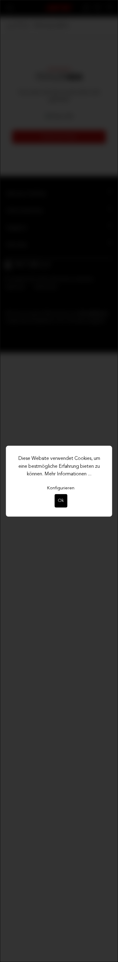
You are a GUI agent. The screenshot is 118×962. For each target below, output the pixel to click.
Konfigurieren (60, 488)
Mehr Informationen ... (67, 474)
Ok (61, 500)
